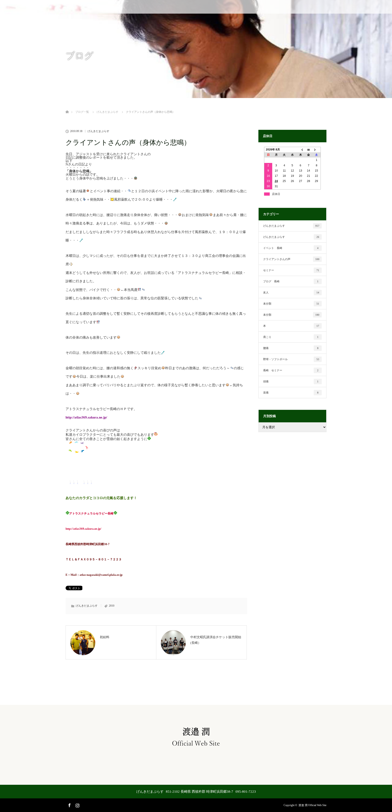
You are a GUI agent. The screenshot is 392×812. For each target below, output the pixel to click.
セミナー (291, 270)
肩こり (290, 337)
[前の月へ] (300, 150)
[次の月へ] (317, 150)
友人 (291, 292)
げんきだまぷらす (98, 131)
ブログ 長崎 (290, 281)
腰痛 (290, 348)
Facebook (69, 804)
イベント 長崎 (290, 248)
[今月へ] (308, 150)
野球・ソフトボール (291, 359)
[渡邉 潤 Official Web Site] (196, 747)
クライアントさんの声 (291, 259)
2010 (111, 605)
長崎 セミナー (290, 370)
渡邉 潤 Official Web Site (312, 805)
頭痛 (290, 381)
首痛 (290, 392)
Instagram (77, 804)
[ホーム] (67, 106)
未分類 (291, 303)
